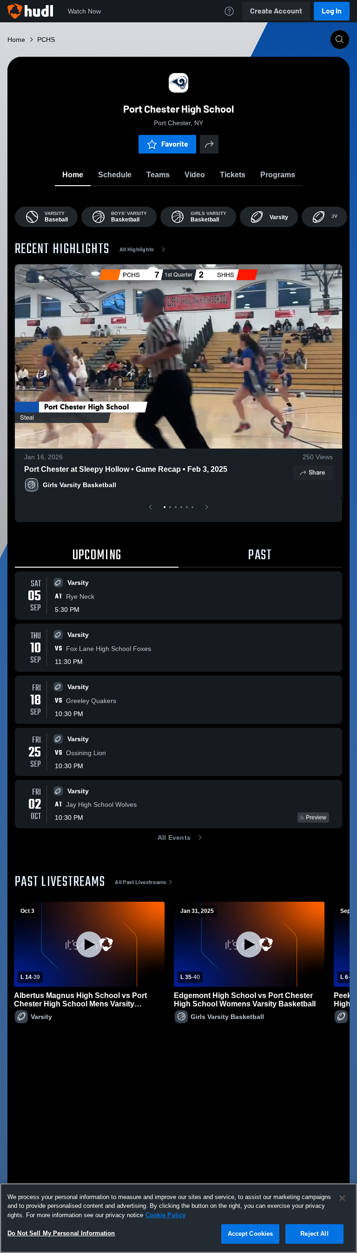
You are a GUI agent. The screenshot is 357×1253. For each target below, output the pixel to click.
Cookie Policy (165, 1215)
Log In (332, 11)
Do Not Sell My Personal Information (61, 1233)
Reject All (314, 1233)
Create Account (276, 11)
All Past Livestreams (140, 882)
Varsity (41, 1016)
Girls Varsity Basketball (79, 485)
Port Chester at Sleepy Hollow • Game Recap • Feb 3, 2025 (125, 469)
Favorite (174, 144)
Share (317, 472)
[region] (178, 1218)
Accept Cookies (250, 1233)
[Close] (342, 1198)
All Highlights (136, 249)
